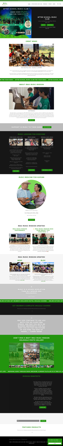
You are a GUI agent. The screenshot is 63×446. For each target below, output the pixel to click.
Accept (55, 443)
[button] (54, 4)
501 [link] (40, 27)
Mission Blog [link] (31, 443)
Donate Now (42, 407)
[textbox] (28, 421)
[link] (59, 4)
